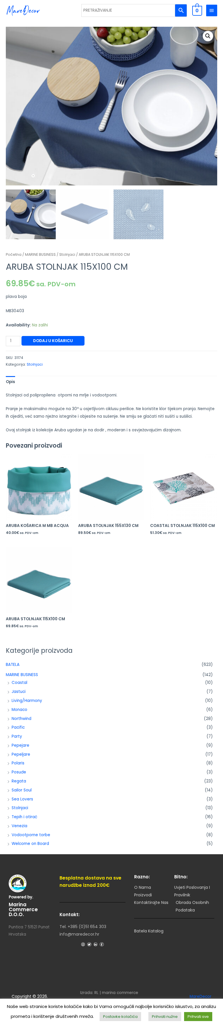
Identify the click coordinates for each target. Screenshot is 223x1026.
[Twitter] (89, 944)
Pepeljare (21, 754)
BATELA (12, 664)
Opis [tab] (10, 382)
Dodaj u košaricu (53, 341)
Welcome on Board (30, 843)
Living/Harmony (27, 700)
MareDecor (200, 996)
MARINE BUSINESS (22, 675)
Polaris (18, 763)
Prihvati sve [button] (198, 1016)
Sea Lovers (22, 799)
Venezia (19, 826)
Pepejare (20, 745)
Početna (13, 254)
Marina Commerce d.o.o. (23, 909)
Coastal (19, 682)
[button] (208, 36)
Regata (19, 781)
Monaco (19, 709)
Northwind (21, 718)
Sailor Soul (22, 790)
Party (17, 736)
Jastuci (19, 691)
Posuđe (19, 772)
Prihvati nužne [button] (165, 1016)
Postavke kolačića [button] (120, 1016)
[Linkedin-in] (95, 944)
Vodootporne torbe (31, 835)
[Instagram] (83, 944)
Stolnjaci (20, 808)
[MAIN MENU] (211, 10)
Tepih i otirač (24, 817)
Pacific (18, 727)
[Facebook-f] (102, 944)
